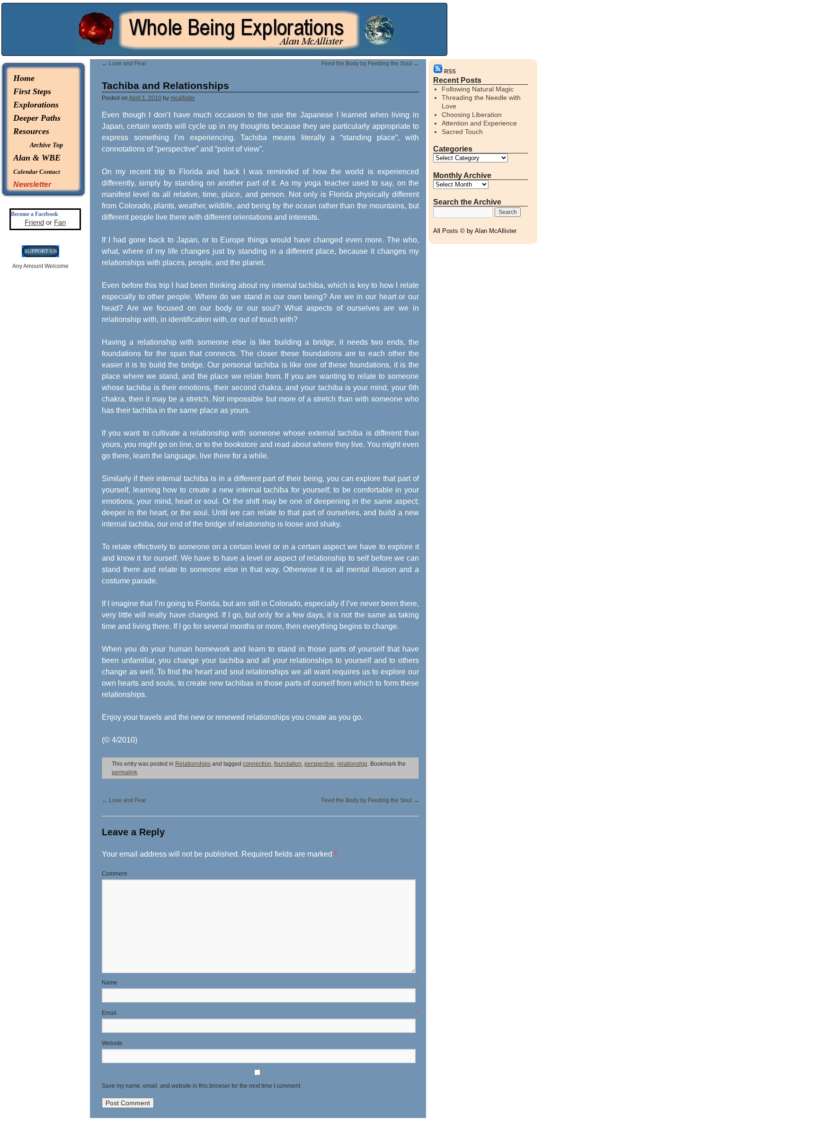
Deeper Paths (37, 118)
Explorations (36, 104)
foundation (288, 764)
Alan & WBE (37, 157)
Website (112, 1043)
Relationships (193, 764)
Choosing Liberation (472, 114)
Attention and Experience (479, 123)
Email (260, 1013)
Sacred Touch (462, 131)
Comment (114, 873)
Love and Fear (124, 63)
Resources (31, 131)
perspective (319, 764)
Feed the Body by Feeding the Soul (370, 63)
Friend (34, 222)
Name (260, 982)
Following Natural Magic (478, 89)
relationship (352, 764)
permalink (124, 772)
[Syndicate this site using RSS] (438, 71)
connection (257, 764)
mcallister (182, 98)
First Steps (32, 91)
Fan (60, 222)
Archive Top (46, 145)
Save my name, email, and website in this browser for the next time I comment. (202, 1086)
